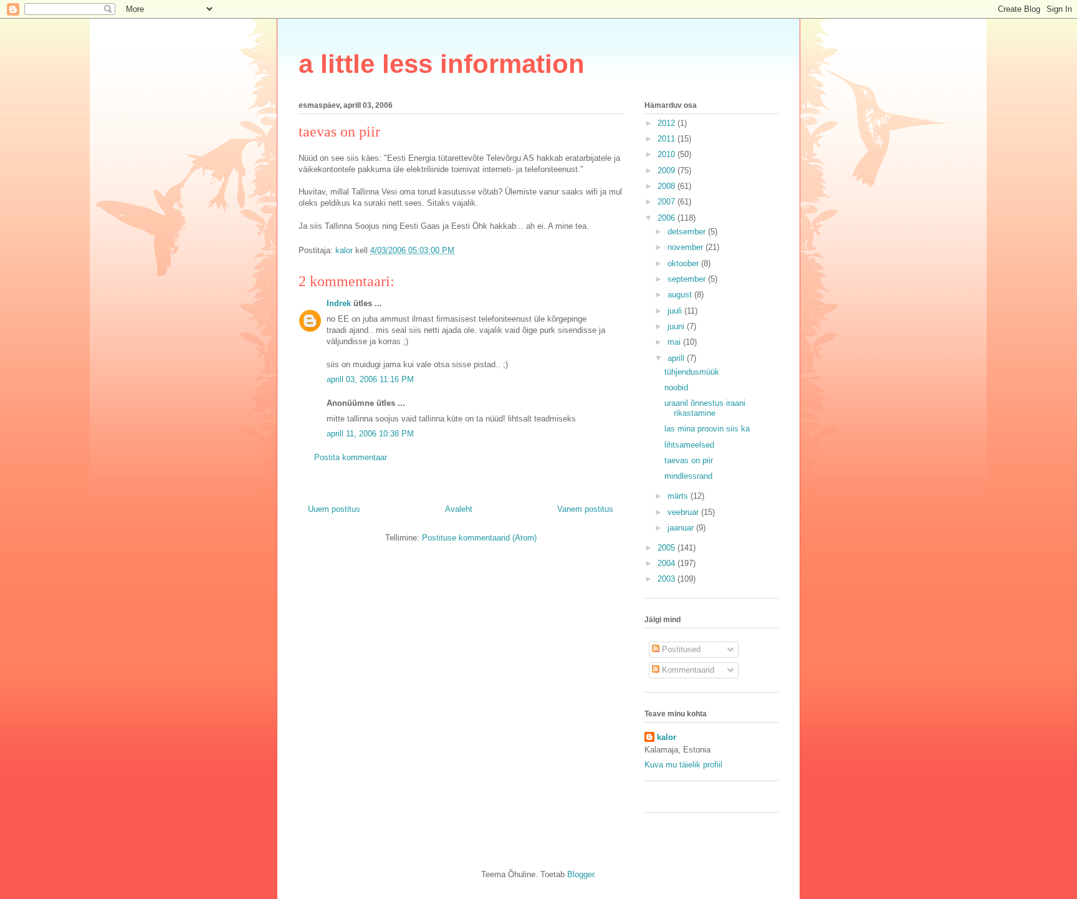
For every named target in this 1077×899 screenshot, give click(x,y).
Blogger (580, 874)
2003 (667, 579)
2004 (667, 563)
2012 (667, 123)
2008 (667, 186)
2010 (667, 154)
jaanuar (682, 527)
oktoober (684, 263)
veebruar (684, 512)
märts (679, 496)
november (687, 247)
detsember (688, 231)
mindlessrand (688, 476)
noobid (676, 387)
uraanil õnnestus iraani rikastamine (704, 408)
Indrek (339, 303)
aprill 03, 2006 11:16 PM (370, 379)
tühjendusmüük (691, 372)
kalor (666, 737)
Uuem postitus (334, 509)
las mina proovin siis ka (707, 428)
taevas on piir (688, 460)
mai (675, 342)
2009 (667, 170)
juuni (677, 326)
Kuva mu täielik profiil (683, 764)
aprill (677, 358)
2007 (667, 201)
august (681, 294)
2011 (667, 138)
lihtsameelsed (689, 444)
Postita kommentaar (350, 457)
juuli (676, 310)
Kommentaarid (686, 670)
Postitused (680, 649)
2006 (667, 218)
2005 (667, 547)
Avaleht (458, 509)
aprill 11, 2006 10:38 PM (370, 433)
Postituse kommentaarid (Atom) (479, 537)
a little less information (442, 64)
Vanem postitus (585, 509)
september (688, 279)
